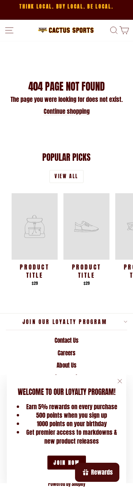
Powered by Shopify (66, 484)
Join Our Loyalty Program (65, 322)
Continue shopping (67, 111)
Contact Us (66, 340)
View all (66, 176)
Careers (66, 353)
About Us (66, 365)
